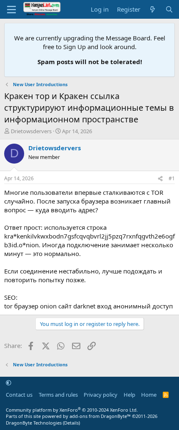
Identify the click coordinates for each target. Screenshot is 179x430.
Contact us (19, 394)
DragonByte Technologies (34, 423)
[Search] (169, 9)
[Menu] (11, 9)
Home (149, 394)
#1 (172, 178)
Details (71, 423)
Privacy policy (100, 394)
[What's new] (152, 9)
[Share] (160, 179)
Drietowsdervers (31, 131)
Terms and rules (58, 394)
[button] (8, 383)
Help (129, 394)
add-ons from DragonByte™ (100, 416)
